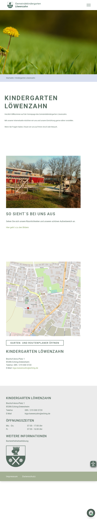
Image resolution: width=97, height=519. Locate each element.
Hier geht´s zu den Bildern (17, 227)
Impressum (12, 476)
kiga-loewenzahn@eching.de (25, 368)
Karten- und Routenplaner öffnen (34, 343)
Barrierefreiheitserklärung (17, 441)
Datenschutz (29, 476)
